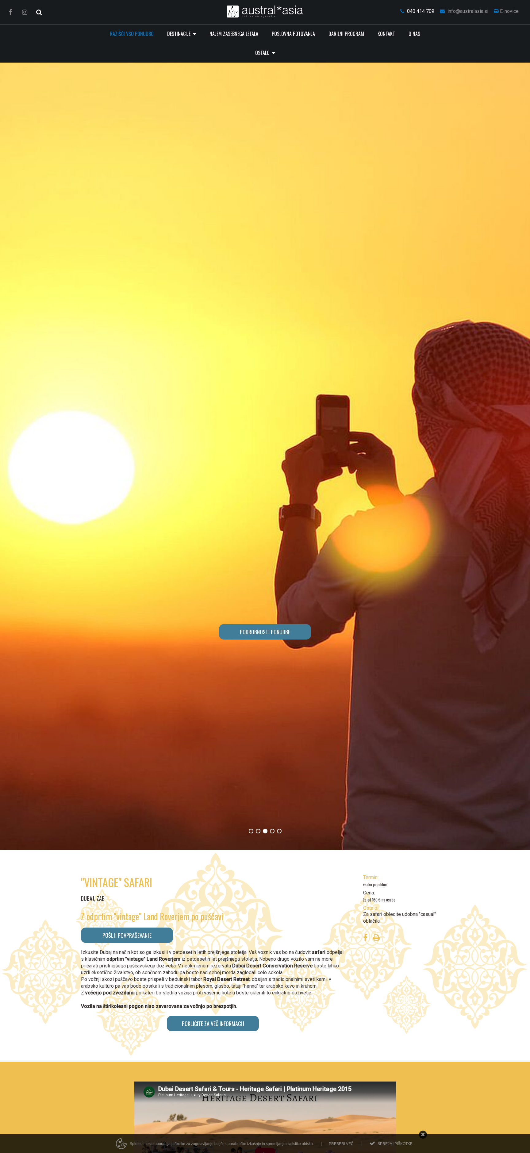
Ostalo (263, 52)
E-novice (509, 11)
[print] (376, 938)
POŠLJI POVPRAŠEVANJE (127, 935)
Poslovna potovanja (293, 33)
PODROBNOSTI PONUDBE (265, 632)
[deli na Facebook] (365, 938)
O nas (414, 33)
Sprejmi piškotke (395, 1144)
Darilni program (346, 33)
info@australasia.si (467, 11)
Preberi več (341, 1144)
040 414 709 (420, 11)
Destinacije (179, 33)
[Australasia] (265, 11)
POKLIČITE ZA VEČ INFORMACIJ (213, 1024)
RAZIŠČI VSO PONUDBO (132, 33)
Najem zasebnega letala (233, 33)
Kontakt (386, 33)
